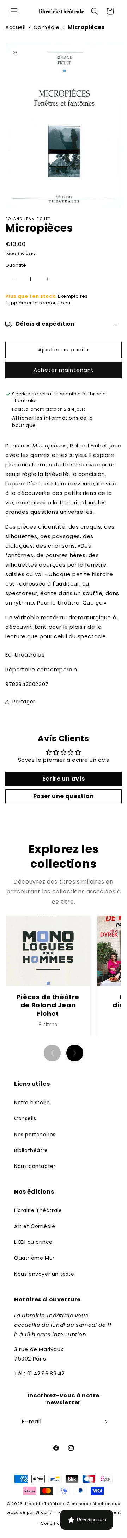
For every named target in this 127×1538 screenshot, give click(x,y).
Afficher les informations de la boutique (52, 421)
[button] (14, 11)
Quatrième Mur (34, 1257)
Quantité (15, 265)
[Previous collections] (52, 1053)
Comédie (47, 27)
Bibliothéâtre (31, 1150)
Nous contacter (34, 1166)
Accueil (15, 27)
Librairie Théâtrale (38, 1210)
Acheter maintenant (64, 370)
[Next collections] (74, 1053)
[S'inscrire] (105, 1422)
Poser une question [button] (63, 796)
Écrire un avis (63, 779)
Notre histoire (32, 1102)
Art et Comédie (34, 1226)
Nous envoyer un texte (44, 1274)
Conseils (25, 1118)
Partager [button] (23, 701)
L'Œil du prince (33, 1242)
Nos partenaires (35, 1134)
